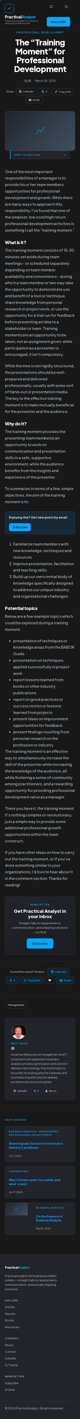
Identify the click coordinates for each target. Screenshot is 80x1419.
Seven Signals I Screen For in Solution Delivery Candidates (36, 1145)
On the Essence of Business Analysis (49, 1218)
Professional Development (40, 32)
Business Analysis (23, 1131)
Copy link (65, 91)
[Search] (66, 6)
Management (16, 1004)
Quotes (10, 1313)
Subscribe (58, 22)
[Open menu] (51, 6)
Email (36, 99)
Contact (11, 1351)
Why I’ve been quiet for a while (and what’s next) (35, 1182)
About (53, 1090)
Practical (20, 17)
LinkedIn (28, 91)
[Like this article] (50, 980)
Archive (10, 1389)
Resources (12, 1327)
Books (9, 1320)
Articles (10, 1307)
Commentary (19, 1171)
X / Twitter (11, 1365)
